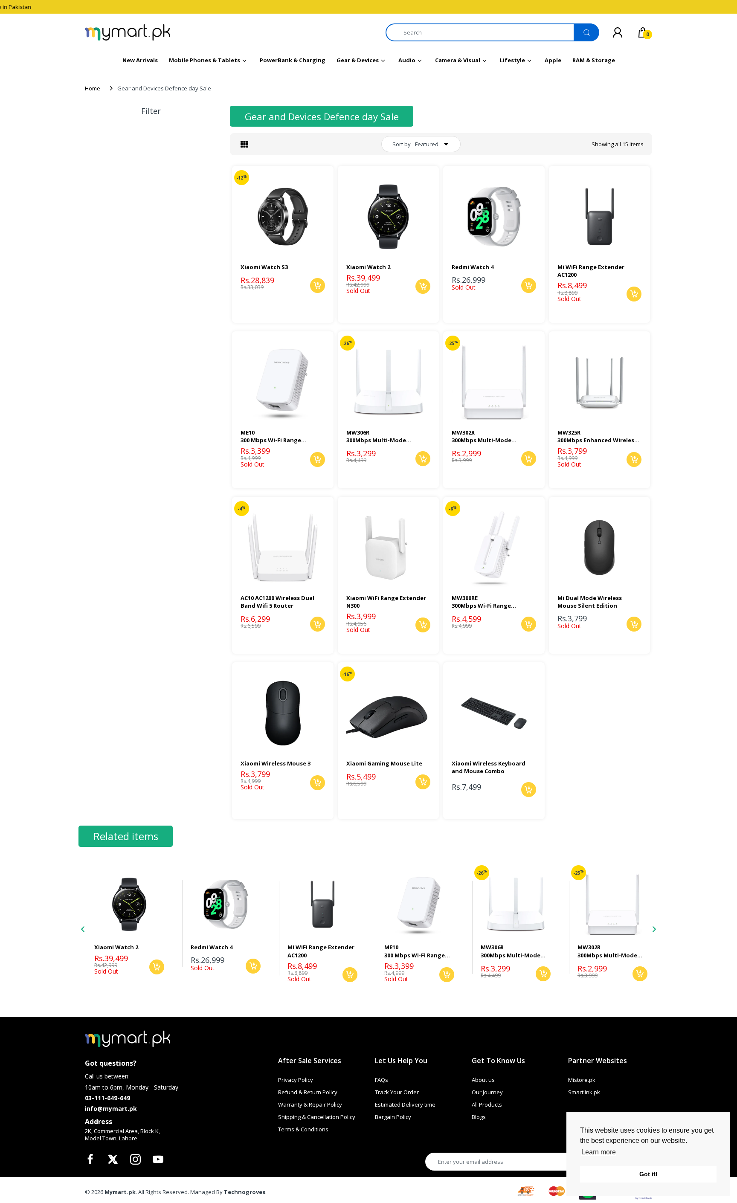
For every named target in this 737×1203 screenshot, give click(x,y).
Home (92, 88)
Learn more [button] (598, 1152)
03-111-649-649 (107, 1098)
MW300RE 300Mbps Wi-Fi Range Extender (481, 601)
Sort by (401, 144)
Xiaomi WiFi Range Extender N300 (386, 601)
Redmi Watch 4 (472, 267)
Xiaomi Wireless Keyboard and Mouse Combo (488, 767)
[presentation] (82, 929)
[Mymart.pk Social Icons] (91, 1161)
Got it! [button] (648, 1174)
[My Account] (617, 32)
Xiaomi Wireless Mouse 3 (275, 763)
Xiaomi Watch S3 (264, 267)
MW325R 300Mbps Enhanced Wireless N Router (597, 436)
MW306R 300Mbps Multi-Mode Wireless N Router (376, 436)
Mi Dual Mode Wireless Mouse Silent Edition (589, 601)
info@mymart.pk (111, 1108)
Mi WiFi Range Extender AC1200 (590, 270)
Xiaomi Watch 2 (368, 267)
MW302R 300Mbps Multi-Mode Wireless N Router (481, 436)
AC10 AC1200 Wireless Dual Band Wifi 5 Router (277, 601)
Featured (426, 144)
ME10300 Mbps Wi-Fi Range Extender (271, 436)
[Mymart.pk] (127, 32)
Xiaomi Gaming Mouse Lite (384, 763)
